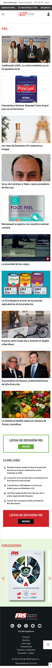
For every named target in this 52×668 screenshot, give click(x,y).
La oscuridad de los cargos (15, 264)
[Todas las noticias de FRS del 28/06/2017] (26, 14)
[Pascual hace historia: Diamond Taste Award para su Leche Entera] (26, 89)
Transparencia (26, 646)
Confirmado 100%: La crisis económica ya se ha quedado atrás (25, 67)
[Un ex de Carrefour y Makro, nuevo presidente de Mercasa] (26, 167)
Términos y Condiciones (26, 650)
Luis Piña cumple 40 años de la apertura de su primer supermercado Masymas (24, 494)
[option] (26, 575)
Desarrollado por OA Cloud (26, 663)
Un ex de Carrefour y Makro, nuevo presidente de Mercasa (25, 185)
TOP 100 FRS (38, 2)
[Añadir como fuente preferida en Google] (47, 644)
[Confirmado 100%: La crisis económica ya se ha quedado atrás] (26, 49)
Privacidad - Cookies (26, 653)
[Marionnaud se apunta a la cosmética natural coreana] (26, 207)
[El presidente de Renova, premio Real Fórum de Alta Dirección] (26, 364)
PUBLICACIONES (11, 545)
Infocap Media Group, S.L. (29, 659)
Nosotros (26, 640)
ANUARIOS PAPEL (8, 8)
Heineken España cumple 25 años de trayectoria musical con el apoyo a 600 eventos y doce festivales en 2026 (25, 470)
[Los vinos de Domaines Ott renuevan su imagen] (26, 129)
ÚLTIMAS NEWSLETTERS (28, 8)
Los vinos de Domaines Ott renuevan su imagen (22, 147)
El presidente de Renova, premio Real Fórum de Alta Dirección (25, 382)
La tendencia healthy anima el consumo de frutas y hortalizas (24, 422)
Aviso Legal (26, 643)
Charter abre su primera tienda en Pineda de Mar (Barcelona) (23, 502)
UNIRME (26, 446)
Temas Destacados (10, 2)
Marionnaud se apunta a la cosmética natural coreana (25, 225)
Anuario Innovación (25, 2)
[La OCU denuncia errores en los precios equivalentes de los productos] (26, 284)
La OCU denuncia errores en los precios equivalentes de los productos (22, 302)
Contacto (26, 637)
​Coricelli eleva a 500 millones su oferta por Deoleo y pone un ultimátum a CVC (23, 486)
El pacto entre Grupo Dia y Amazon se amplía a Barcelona (25, 342)
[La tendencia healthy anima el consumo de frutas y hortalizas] (26, 404)
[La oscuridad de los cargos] (26, 247)
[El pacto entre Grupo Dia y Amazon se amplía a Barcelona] (26, 324)
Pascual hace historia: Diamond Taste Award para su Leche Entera (25, 107)
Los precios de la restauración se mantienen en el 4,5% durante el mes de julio (26, 479)
